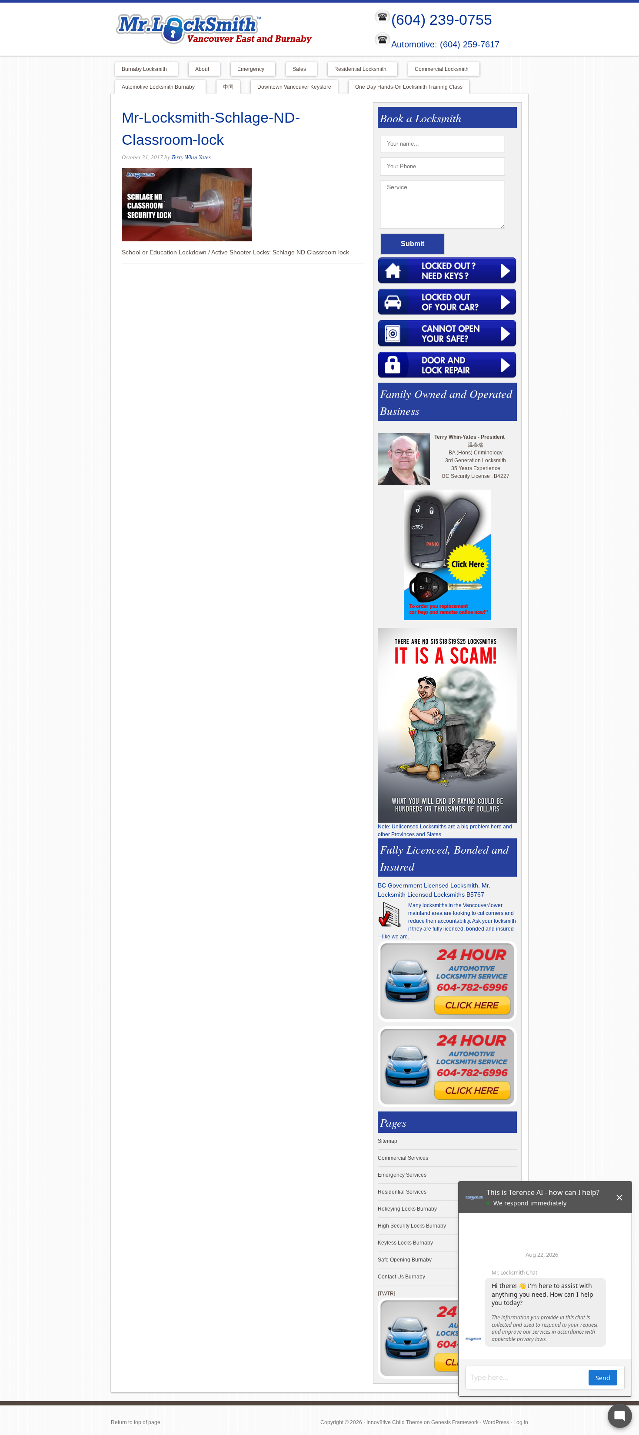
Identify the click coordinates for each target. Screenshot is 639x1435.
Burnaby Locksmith (141, 69)
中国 (228, 87)
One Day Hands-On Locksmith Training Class (409, 87)
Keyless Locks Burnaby (405, 1243)
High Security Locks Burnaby (412, 1226)
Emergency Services (402, 1175)
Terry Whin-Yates (191, 157)
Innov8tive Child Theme (394, 1422)
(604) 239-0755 (441, 19)
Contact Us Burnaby (401, 1277)
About (199, 69)
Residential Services (402, 1192)
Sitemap (387, 1141)
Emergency (247, 69)
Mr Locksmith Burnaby (235, 29)
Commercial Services (403, 1158)
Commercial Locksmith (438, 69)
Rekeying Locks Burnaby (407, 1209)
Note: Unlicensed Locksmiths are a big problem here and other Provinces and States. (445, 831)
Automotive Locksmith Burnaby (155, 87)
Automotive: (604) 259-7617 (445, 45)
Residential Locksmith (357, 69)
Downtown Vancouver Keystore (294, 87)
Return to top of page (135, 1422)
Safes (296, 69)
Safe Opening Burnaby (405, 1260)
